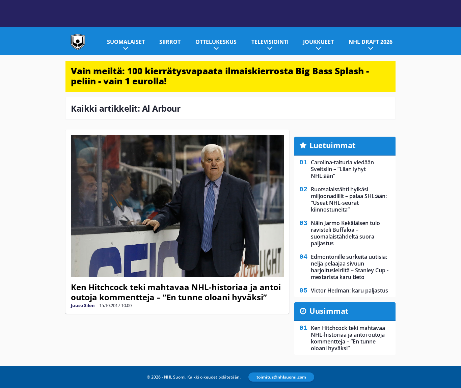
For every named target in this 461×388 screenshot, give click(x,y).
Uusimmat (329, 311)
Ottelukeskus (216, 42)
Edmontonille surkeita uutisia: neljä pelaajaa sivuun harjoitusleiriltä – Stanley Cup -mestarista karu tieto (349, 267)
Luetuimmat (332, 145)
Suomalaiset (126, 42)
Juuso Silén (83, 305)
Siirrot (170, 42)
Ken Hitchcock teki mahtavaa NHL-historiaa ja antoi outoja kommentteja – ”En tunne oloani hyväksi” (176, 292)
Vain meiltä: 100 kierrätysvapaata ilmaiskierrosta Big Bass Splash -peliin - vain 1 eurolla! (220, 76)
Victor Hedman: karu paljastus (349, 290)
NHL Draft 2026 (370, 42)
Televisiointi (270, 42)
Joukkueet (318, 42)
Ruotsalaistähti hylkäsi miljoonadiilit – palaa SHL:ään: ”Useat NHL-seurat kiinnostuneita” (349, 199)
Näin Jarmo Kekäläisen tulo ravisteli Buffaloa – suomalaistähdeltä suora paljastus (345, 233)
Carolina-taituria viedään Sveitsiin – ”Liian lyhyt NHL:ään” (342, 169)
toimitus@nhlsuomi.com (281, 377)
